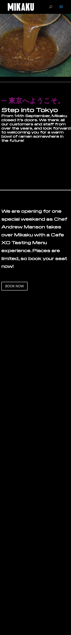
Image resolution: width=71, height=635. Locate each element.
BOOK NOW (14, 286)
